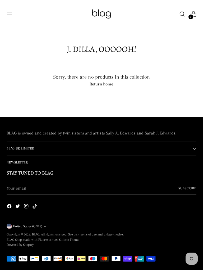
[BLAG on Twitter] (18, 207)
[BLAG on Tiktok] (35, 207)
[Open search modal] (182, 14)
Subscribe (187, 188)
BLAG (35, 234)
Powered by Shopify (20, 245)
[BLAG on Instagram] (27, 207)
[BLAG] (101, 14)
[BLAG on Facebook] (10, 207)
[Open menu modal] (9, 14)
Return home (102, 84)
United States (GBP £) (27, 226)
